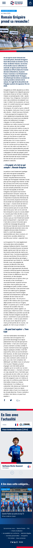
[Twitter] (13, 542)
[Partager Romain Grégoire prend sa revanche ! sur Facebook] (6, 400)
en (22, 542)
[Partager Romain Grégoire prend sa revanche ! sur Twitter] (12, 400)
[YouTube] (15, 542)
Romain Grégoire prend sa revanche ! (15, 19)
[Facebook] (11, 542)
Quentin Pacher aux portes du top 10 (13, 510)
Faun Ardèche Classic (8, 10)
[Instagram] (17, 542)
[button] (21, 469)
